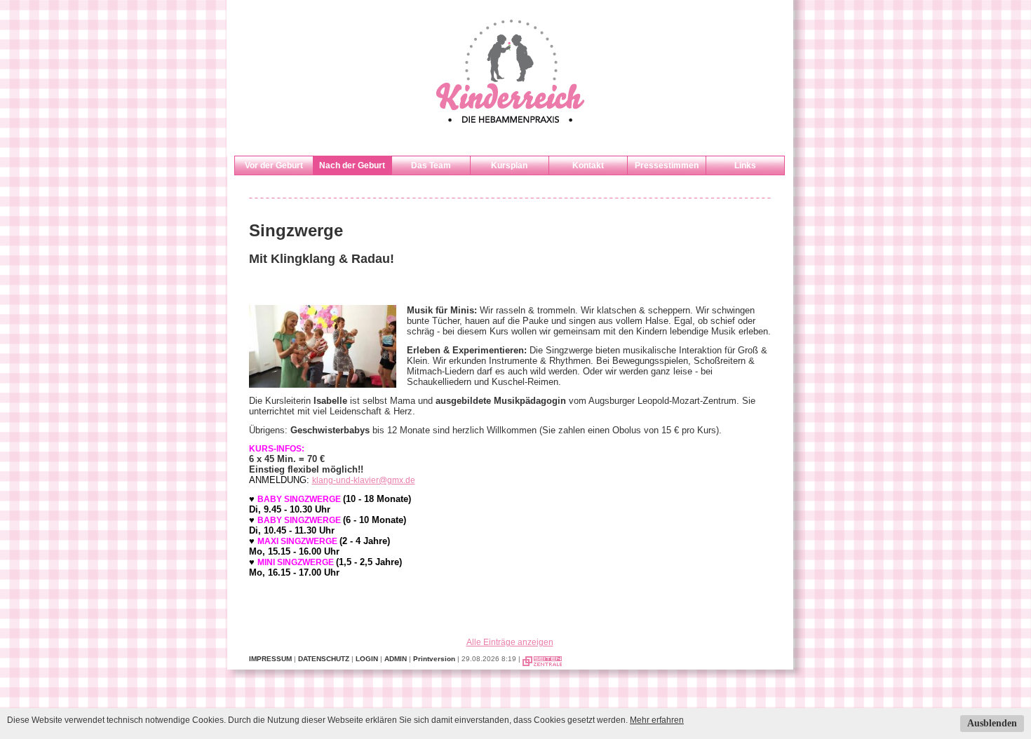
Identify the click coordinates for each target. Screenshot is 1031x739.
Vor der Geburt (274, 165)
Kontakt (588, 165)
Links (745, 165)
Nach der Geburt (352, 165)
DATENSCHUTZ (323, 659)
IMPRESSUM (270, 659)
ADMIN (395, 659)
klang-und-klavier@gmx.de (363, 480)
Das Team (431, 165)
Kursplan (509, 165)
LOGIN (367, 659)
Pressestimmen (667, 165)
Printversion (434, 659)
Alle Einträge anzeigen (509, 642)
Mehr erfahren (657, 720)
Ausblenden (992, 723)
